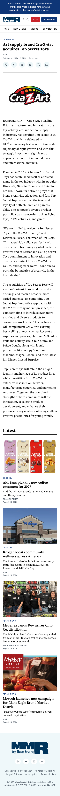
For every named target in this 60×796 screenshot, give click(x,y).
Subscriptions (31, 774)
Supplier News (50, 29)
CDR (35, 19)
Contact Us (10, 771)
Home (6, 29)
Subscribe (49, 19)
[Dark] (24, 19)
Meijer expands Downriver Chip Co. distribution (28, 627)
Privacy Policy (48, 774)
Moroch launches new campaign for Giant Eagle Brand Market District (28, 702)
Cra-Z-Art (8, 39)
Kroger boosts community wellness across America (23, 554)
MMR (5, 55)
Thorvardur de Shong (15, 645)
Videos (34, 29)
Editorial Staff (25, 771)
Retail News (19, 29)
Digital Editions (14, 774)
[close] (56, 7)
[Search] (27, 19)
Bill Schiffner (10, 499)
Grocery (7, 478)
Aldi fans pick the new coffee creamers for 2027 (25, 484)
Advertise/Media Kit (45, 771)
